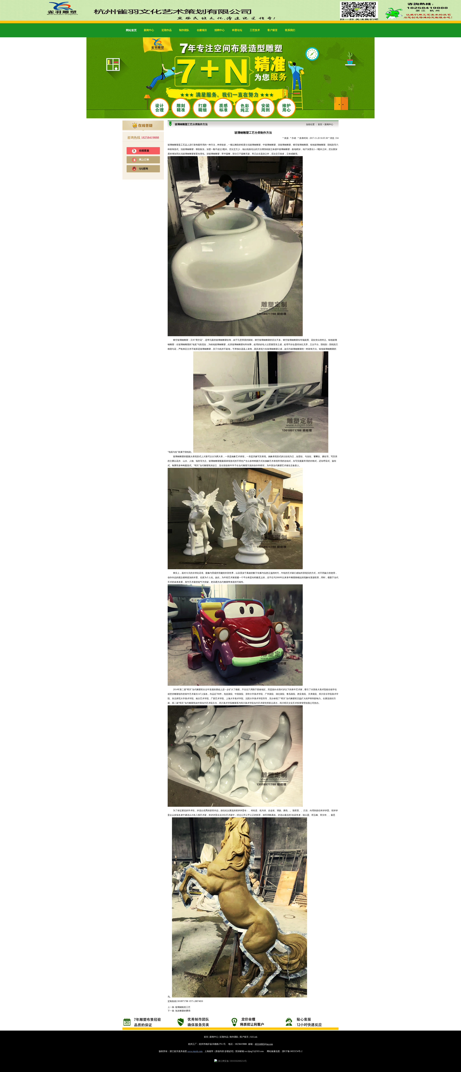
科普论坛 (237, 30)
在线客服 (144, 150)
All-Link (253, 1037)
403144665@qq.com (264, 1044)
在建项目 (202, 30)
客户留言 (272, 30)
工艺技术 (255, 30)
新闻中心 (149, 30)
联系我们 (290, 30)
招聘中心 (219, 30)
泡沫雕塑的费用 (182, 1011)
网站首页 (131, 30)
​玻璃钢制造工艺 (182, 1007)
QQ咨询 (143, 168)
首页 (320, 124)
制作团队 (184, 30)
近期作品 (167, 30)
